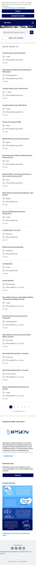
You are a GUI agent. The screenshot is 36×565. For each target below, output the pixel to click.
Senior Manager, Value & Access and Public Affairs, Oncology (16, 335)
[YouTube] (23, 548)
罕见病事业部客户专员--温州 (11, 230)
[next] (28, 406)
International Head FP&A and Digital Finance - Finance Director (17, 156)
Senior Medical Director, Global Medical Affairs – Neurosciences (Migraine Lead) (17, 298)
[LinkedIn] (19, 548)
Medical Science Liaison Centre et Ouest (15, 138)
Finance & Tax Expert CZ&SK (11, 122)
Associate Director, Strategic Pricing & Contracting (14, 317)
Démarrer (18, 475)
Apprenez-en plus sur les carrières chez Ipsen (16, 534)
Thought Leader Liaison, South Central (15, 88)
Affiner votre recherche (16, 38)
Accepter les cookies (18, 16)
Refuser (18, 11)
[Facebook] (16, 548)
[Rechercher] (32, 32)
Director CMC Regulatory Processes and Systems (15, 388)
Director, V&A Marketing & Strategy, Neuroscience (13, 212)
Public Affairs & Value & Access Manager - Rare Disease (17, 194)
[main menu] (32, 23)
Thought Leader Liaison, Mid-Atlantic (14, 105)
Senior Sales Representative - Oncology (15, 353)
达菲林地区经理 (7, 263)
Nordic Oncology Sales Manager (12, 247)
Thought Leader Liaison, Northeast (13, 53)
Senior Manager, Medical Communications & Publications (16, 70)
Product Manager (8, 280)
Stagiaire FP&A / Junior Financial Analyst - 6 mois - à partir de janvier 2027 (17, 175)
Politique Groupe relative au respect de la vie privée (15, 552)
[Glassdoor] (12, 548)
